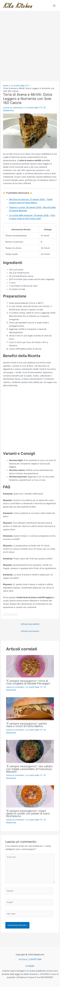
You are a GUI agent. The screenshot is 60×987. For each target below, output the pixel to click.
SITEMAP (30, 966)
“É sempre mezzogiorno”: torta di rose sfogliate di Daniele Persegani (28, 682)
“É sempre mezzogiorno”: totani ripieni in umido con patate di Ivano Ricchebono (28, 813)
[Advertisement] (30, 50)
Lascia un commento (13, 107)
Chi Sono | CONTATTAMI (30, 959)
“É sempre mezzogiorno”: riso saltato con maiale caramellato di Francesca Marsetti (29, 769)
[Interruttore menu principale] (54, 6)
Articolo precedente (30, 624)
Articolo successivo (30, 631)
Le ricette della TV (33, 107)
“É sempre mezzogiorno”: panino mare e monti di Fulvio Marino (26, 725)
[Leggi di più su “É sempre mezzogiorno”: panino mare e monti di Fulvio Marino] (30, 708)
